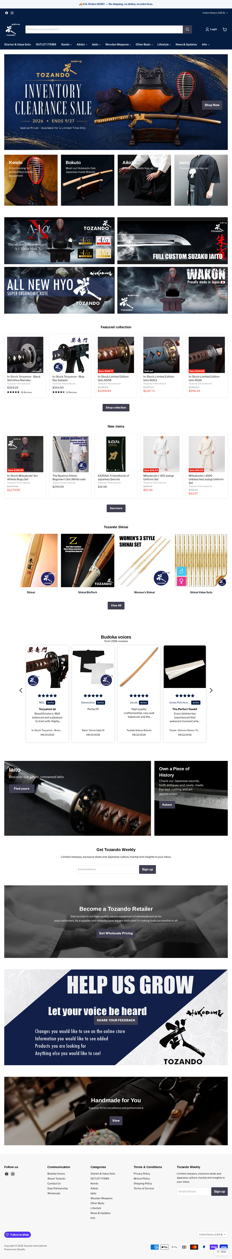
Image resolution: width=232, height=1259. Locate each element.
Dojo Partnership (57, 1188)
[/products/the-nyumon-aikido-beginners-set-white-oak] (70, 454)
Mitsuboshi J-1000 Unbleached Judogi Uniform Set (206, 479)
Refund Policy (142, 1178)
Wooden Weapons (117, 44)
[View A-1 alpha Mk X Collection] (59, 240)
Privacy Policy (142, 1173)
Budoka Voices (56, 1173)
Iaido (95, 44)
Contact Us (54, 1183)
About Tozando (56, 1178)
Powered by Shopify (14, 1249)
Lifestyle (163, 44)
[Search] (187, 29)
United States (214, 12)
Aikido (81, 44)
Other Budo (143, 44)
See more (116, 508)
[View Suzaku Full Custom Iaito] (172, 240)
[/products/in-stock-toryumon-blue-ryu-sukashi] (70, 355)
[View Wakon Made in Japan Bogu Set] (172, 290)
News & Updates (186, 44)
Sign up (147, 869)
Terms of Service (144, 1188)
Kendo (65, 44)
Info (205, 44)
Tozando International (18, 383)
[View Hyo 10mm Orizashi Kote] (59, 290)
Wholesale (53, 1193)
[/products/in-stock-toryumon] (25, 355)
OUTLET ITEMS (46, 44)
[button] (21, 690)
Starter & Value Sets (17, 44)
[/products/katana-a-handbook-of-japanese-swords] (116, 454)
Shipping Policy (143, 1183)
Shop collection (116, 407)
